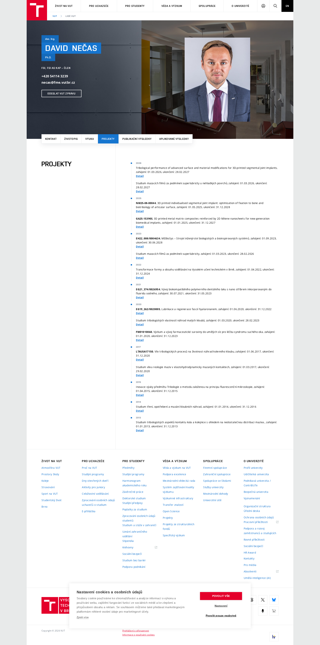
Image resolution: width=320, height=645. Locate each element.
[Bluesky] (274, 599)
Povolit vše (221, 596)
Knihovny (132, 547)
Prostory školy (50, 474)
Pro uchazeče (99, 5)
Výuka (89, 138)
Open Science (171, 511)
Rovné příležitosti (254, 539)
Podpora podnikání (133, 567)
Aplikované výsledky (174, 138)
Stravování (48, 487)
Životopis (71, 138)
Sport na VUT (49, 493)
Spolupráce (207, 5)
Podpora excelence (174, 474)
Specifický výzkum (174, 535)
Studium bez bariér (134, 560)
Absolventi (255, 571)
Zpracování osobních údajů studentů (138, 518)
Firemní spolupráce (215, 467)
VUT (55, 16)
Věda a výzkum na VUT (177, 467)
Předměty (128, 467)
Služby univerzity (213, 487)
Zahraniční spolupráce (217, 474)
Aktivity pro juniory (93, 487)
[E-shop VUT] (274, 611)
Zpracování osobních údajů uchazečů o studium (98, 502)
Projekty (108, 138)
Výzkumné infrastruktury (178, 498)
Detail (140, 176)
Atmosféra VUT (51, 467)
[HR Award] (274, 636)
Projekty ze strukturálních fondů (178, 526)
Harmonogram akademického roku (134, 483)
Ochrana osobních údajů (259, 517)
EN (287, 5)
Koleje (45, 480)
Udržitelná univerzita (256, 474)
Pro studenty (135, 5)
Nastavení (221, 605)
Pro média (250, 565)
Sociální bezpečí (132, 554)
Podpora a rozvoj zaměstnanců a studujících (260, 531)
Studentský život (51, 500)
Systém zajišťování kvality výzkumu (178, 489)
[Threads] (251, 599)
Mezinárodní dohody (215, 493)
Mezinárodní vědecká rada (179, 480)
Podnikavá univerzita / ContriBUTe (257, 483)
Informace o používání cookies (138, 634)
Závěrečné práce (132, 492)
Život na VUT (64, 5)
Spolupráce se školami (217, 480)
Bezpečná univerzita (256, 492)
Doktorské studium (134, 498)
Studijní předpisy (132, 503)
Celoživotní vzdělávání (95, 493)
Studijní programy (93, 474)
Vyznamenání (252, 498)
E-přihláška (88, 511)
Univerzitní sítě (212, 500)
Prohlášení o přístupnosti (135, 630)
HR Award (250, 552)
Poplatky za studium (134, 509)
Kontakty (249, 558)
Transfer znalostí (173, 505)
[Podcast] (262, 611)
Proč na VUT (89, 467)
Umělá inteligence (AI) (257, 578)
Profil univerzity (253, 467)
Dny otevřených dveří (95, 480)
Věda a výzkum (171, 5)
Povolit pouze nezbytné (221, 615)
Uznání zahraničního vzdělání (134, 534)
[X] (262, 599)
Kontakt (51, 138)
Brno (44, 506)
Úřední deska (252, 511)
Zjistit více (83, 617)
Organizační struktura (257, 506)
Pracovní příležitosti (260, 522)
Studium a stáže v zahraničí (139, 525)
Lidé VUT (71, 16)
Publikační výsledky (137, 138)
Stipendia (128, 541)
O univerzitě (240, 5)
